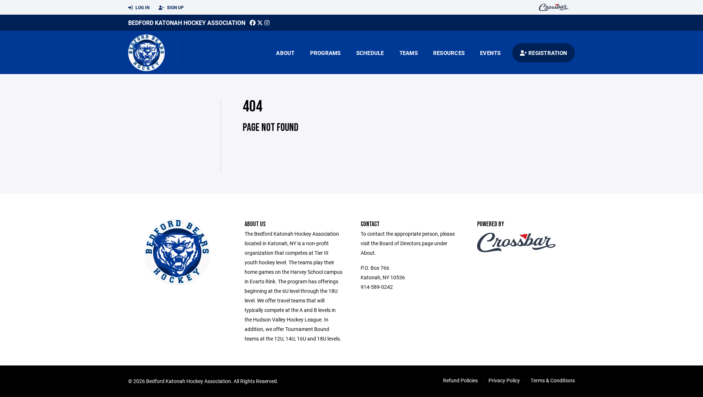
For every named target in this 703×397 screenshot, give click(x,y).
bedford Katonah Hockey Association (186, 22)
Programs (325, 52)
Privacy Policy (504, 380)
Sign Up (175, 7)
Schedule (370, 52)
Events (490, 52)
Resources (449, 52)
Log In (141, 7)
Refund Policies (460, 380)
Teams (408, 52)
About (285, 52)
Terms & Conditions (553, 380)
